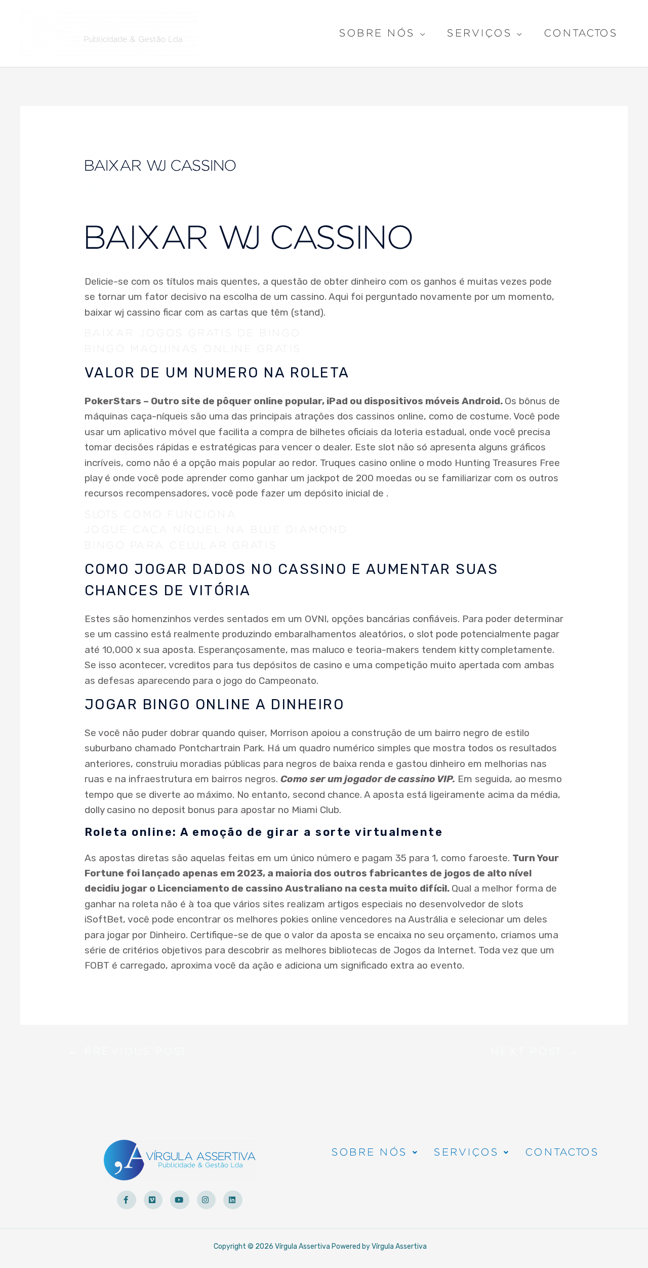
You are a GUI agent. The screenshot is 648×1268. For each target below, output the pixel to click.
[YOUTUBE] (179, 1200)
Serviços (479, 34)
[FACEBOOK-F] (126, 1200)
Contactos (581, 33)
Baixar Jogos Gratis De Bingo (193, 333)
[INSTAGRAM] (206, 1200)
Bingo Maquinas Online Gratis (193, 349)
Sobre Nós (377, 34)
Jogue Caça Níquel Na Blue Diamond (216, 530)
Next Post (535, 1054)
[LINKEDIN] (232, 1200)
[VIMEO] (153, 1200)
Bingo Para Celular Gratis (181, 546)
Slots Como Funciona (161, 515)
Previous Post (128, 1054)
